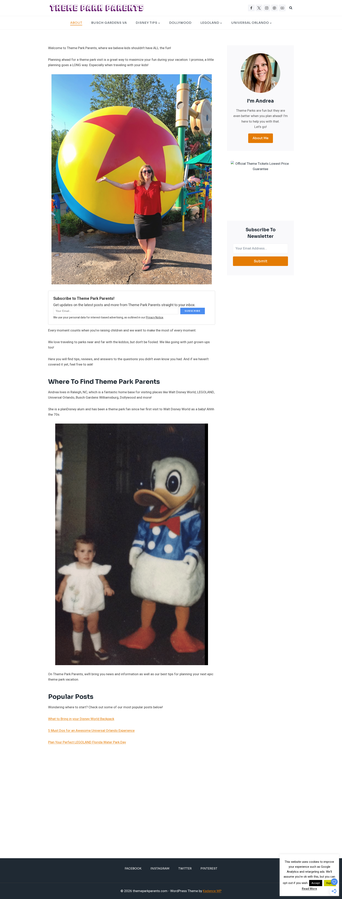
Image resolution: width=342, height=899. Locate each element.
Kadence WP (212, 891)
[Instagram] (266, 8)
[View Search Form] (291, 8)
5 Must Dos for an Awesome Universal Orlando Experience (91, 730)
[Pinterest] (274, 8)
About (76, 23)
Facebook (133, 868)
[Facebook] (251, 8)
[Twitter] (259, 8)
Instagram (159, 868)
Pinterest (208, 868)
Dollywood (180, 23)
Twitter (185, 868)
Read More (309, 889)
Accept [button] (316, 883)
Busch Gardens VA (109, 23)
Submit (260, 261)
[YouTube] (282, 8)
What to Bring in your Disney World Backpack (81, 718)
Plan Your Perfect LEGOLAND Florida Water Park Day (87, 742)
